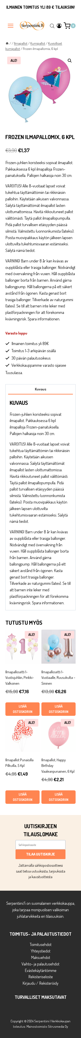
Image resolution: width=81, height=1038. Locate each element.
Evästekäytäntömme (40, 970)
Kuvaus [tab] (40, 389)
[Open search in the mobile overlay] (52, 26)
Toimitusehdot (41, 944)
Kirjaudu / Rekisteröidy (40, 983)
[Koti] (7, 43)
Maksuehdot (40, 957)
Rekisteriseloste (40, 976)
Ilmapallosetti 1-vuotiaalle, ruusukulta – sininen (58, 677)
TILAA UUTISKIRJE (40, 854)
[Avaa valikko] (10, 25)
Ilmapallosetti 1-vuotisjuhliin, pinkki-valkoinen (19, 677)
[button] (70, 61)
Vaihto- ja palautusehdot (40, 963)
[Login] (59, 25)
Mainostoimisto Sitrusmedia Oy (47, 1026)
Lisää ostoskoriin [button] (22, 709)
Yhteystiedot (40, 950)
